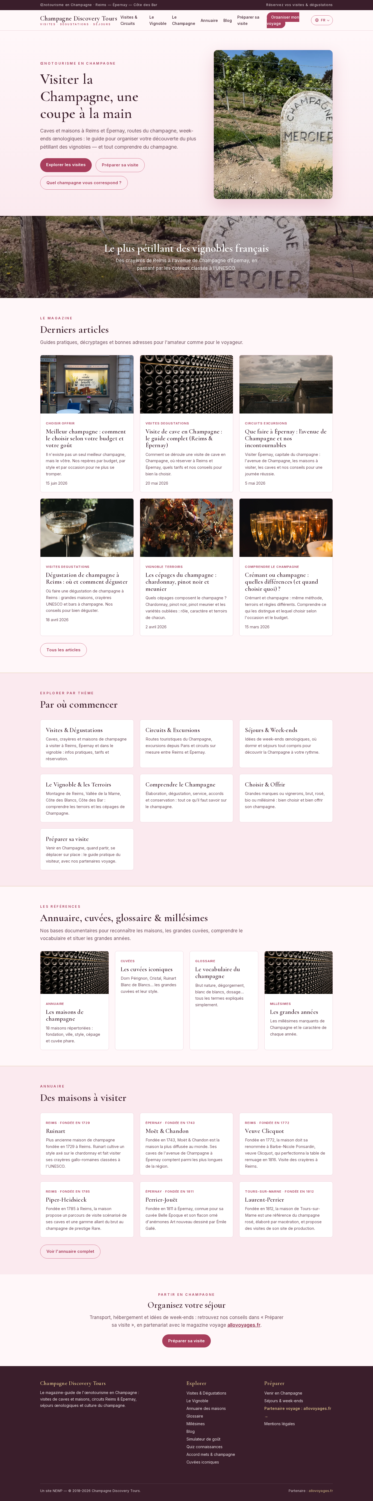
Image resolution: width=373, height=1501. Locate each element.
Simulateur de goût (203, 1439)
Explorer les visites (66, 164)
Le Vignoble (158, 20)
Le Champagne (183, 20)
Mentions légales (279, 1423)
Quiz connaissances (205, 1446)
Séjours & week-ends (283, 1400)
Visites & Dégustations (206, 1393)
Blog (227, 20)
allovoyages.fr (321, 1491)
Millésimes (196, 1423)
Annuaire (209, 20)
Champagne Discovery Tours (78, 20)
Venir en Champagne (283, 1393)
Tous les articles (63, 649)
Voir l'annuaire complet (70, 1251)
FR (323, 20)
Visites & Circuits (128, 20)
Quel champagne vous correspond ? (84, 182)
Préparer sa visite (248, 20)
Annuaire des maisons (206, 1408)
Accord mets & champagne (211, 1454)
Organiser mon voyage (283, 20)
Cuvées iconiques (203, 1462)
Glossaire (195, 1416)
